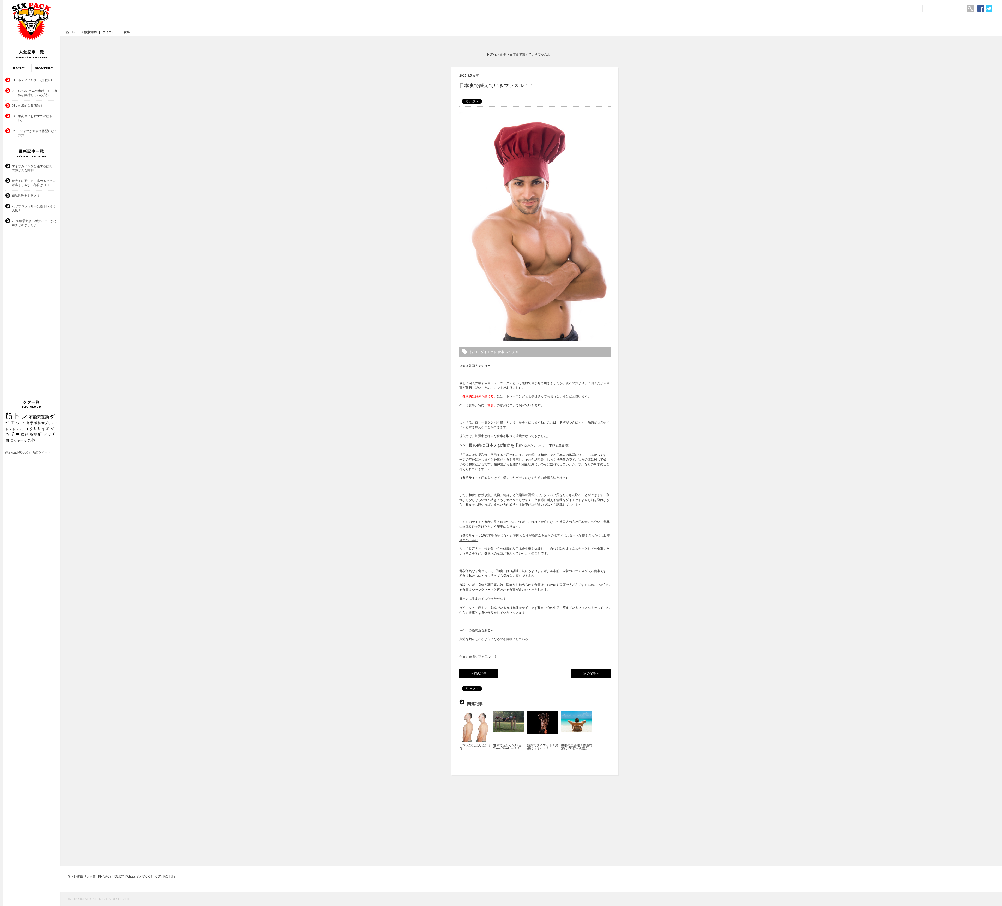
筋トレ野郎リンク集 (82, 876)
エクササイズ (37, 429)
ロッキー (16, 440)
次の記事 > (591, 673)
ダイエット (110, 32)
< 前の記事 (478, 673)
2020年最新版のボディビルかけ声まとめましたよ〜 (34, 223)
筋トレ (70, 32)
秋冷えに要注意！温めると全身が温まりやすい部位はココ (34, 183)
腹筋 (25, 434)
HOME (492, 54)
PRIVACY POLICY (111, 876)
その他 (29, 440)
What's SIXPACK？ (139, 876)
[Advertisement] (158, 14)
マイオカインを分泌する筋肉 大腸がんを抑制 (34, 168)
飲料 (37, 423)
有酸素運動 (89, 32)
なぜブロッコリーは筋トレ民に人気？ (34, 208)
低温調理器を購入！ (26, 196)
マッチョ (512, 352)
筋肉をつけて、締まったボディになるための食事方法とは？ (523, 478)
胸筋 (33, 434)
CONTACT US (165, 876)
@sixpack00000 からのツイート (28, 452)
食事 (127, 32)
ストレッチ (17, 429)
